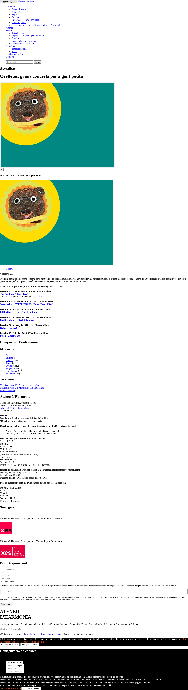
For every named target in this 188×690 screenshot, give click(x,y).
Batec (14, 51)
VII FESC (38, 296)
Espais (15, 14)
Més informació (13, 688)
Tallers (9, 30)
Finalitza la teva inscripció (24, 41)
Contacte (10, 56)
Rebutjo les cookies (29, 645)
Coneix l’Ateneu (19, 9)
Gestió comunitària (14, 54)
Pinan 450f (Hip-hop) (10, 336)
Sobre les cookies (14, 662)
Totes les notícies (19, 49)
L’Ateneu (10, 6)
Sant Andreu (11, 371)
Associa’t (16, 12)
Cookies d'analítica (15, 668)
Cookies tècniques (15, 665)
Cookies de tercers (15, 672)
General (9, 269)
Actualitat (10, 46)
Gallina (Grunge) (8, 328)
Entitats (15, 17)
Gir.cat (59, 634)
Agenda (9, 28)
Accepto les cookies (10, 645)
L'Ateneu (10, 365)
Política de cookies (45, 634)
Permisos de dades (7, 581)
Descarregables (19, 22)
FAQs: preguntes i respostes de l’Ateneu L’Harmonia (36, 25)
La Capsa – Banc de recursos (25, 20)
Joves (8, 363)
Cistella (15, 38)
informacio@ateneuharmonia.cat (15, 408)
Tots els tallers (18, 33)
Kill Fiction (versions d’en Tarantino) (18, 312)
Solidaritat (10, 373)
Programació (12, 368)
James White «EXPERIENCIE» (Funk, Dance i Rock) (27, 304)
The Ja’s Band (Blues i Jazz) (14, 294)
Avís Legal (30, 634)
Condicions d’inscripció (23, 43)
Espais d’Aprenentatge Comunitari (28, 35)
